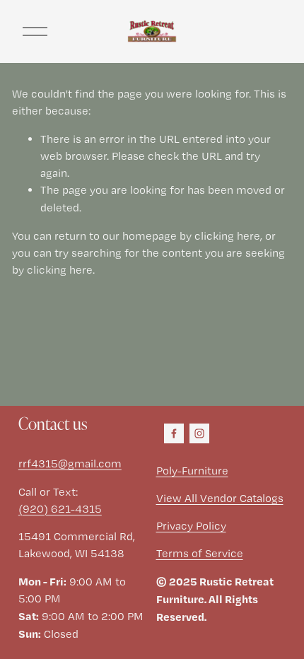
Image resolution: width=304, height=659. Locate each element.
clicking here (227, 236)
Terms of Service (199, 553)
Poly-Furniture (192, 470)
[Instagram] (199, 433)
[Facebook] (174, 433)
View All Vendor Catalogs (219, 498)
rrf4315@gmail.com (70, 463)
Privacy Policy (191, 525)
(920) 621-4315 (60, 508)
